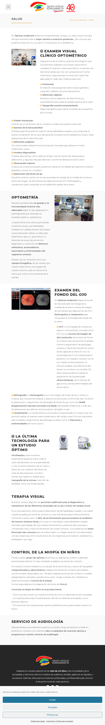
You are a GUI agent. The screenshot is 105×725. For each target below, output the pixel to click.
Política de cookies (38, 721)
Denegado (52, 707)
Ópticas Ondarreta (78, 20)
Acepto (52, 700)
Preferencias (52, 715)
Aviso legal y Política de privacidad (59, 721)
